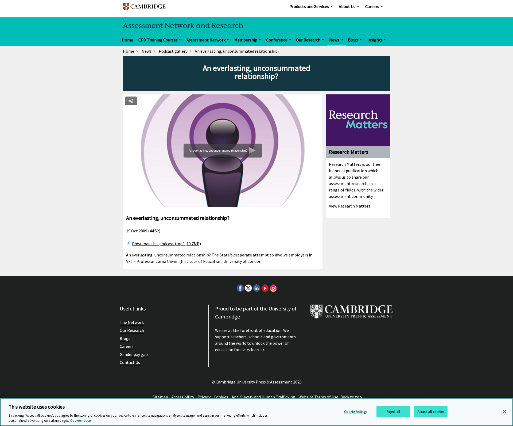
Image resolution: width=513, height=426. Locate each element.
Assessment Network (206, 40)
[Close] (504, 411)
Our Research (308, 40)
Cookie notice (80, 420)
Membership (245, 40)
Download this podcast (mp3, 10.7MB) (166, 243)
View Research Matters (349, 206)
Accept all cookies (431, 411)
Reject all (393, 411)
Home (127, 40)
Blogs (353, 40)
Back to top (351, 397)
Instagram (273, 288)
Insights (375, 40)
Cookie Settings (355, 411)
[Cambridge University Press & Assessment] (351, 314)
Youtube (265, 288)
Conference (276, 40)
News (334, 40)
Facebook (240, 288)
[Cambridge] (144, 9)
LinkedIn (256, 288)
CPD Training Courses (158, 40)
